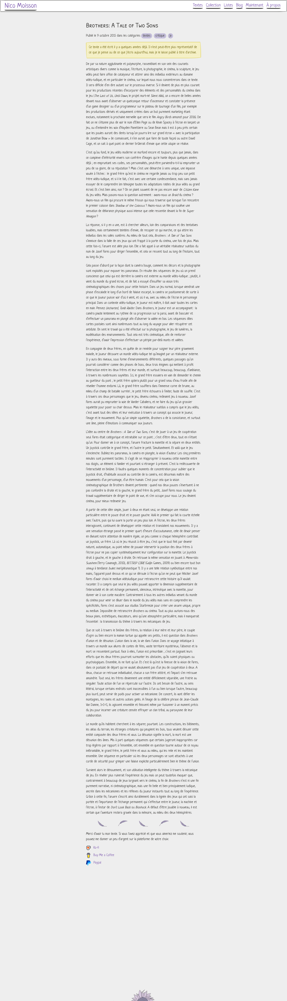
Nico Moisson (21, 5)
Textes (198, 5)
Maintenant (254, 5)
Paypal (97, 863)
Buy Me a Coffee (104, 855)
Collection (213, 5)
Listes (228, 5)
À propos (274, 5)
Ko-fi (96, 848)
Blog (239, 5)
